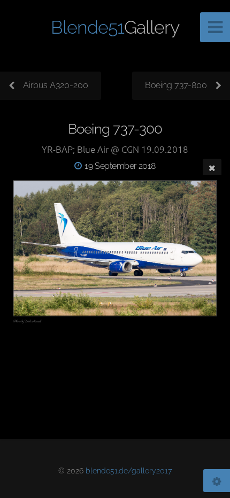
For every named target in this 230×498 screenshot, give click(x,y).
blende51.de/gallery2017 (129, 470)
